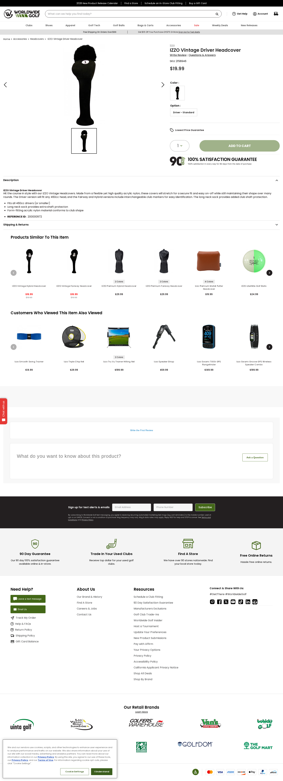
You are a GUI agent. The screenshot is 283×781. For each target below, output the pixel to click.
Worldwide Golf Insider (148, 620)
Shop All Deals (143, 673)
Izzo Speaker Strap (164, 361)
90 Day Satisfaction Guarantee (153, 603)
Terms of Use (45, 760)
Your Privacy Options (147, 650)
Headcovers (37, 39)
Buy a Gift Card (198, 3)
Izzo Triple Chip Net (74, 361)
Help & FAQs (23, 624)
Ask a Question (255, 457)
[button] (239, 14)
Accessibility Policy (146, 661)
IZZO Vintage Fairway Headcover (74, 286)
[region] (60, 758)
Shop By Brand (143, 679)
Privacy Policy (87, 520)
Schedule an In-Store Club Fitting (163, 3)
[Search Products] (218, 14)
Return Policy (23, 630)
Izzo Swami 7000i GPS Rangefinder (209, 363)
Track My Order (26, 618)
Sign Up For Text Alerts (189, 32)
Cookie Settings (74, 771)
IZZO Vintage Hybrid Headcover (29, 286)
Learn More (141, 712)
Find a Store (131, 3)
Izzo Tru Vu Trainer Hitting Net (119, 361)
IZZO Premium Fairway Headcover (164, 286)
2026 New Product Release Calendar (97, 3)
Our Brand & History (89, 597)
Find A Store (84, 603)
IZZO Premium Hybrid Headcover (119, 286)
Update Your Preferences (150, 632)
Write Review (178, 55)
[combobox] (133, 14)
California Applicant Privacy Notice (156, 667)
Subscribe (205, 507)
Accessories (20, 39)
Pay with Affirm (143, 644)
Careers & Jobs (87, 608)
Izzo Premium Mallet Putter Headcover (209, 287)
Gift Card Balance (27, 641)
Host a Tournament (146, 626)
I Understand (101, 771)
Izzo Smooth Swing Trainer (29, 361)
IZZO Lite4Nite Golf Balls (254, 286)
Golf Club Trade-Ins (146, 614)
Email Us (22, 609)
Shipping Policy (25, 635)
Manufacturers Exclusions (150, 608)
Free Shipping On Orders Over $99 (99, 32)
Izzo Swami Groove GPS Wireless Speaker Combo (254, 363)
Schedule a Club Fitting (148, 597)
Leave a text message (29, 598)
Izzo (172, 45)
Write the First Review (141, 430)
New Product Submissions (150, 638)
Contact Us (84, 614)
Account (263, 13)
